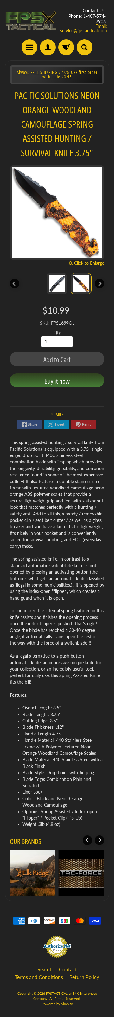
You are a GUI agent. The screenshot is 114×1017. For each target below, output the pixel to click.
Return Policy (84, 977)
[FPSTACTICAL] (31, 20)
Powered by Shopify (57, 1004)
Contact (68, 969)
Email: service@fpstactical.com (83, 28)
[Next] (99, 283)
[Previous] (14, 283)
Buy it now (57, 381)
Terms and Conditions (39, 977)
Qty (57, 332)
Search (45, 969)
